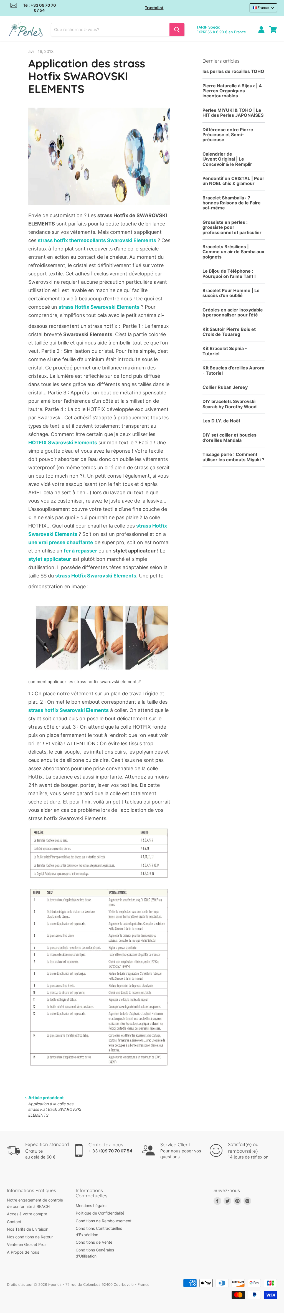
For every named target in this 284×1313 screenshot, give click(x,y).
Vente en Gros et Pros (26, 1244)
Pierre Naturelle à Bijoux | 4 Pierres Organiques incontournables (232, 91)
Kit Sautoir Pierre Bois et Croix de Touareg (229, 332)
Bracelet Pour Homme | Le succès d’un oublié (231, 293)
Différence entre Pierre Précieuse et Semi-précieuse (227, 135)
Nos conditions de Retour (30, 1237)
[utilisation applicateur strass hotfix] (99, 675)
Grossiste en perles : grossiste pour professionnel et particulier (232, 227)
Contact (14, 1221)
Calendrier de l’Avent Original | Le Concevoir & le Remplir (227, 159)
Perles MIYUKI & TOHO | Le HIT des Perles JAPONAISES (232, 113)
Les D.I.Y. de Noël (221, 421)
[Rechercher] (176, 29)
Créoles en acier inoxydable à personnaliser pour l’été (232, 312)
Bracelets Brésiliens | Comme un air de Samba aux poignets (233, 252)
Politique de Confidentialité (100, 1213)
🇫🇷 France (261, 8)
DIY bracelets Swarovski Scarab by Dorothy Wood (229, 404)
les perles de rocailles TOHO (233, 71)
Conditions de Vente (94, 1242)
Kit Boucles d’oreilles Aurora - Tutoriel (233, 370)
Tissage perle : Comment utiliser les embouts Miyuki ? (233, 457)
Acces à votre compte (27, 1213)
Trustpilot (154, 7)
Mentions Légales (91, 1205)
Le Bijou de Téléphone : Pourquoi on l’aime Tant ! (229, 273)
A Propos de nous (23, 1252)
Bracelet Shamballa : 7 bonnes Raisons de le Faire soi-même (231, 203)
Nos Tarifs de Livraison (27, 1229)
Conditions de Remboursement (103, 1220)
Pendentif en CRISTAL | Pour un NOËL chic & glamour (233, 181)
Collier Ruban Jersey (225, 387)
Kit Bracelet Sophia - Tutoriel (224, 351)
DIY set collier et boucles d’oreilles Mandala (229, 437)
